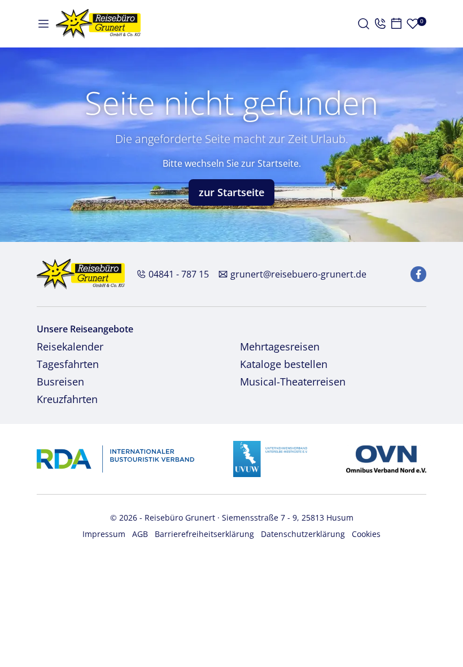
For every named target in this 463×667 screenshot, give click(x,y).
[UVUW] (270, 458)
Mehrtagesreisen (280, 346)
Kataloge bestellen (283, 364)
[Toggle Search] (363, 24)
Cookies (366, 534)
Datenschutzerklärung (303, 534)
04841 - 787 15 (178, 274)
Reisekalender (70, 346)
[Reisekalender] (396, 24)
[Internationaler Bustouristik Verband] (115, 458)
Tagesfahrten (68, 364)
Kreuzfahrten (67, 399)
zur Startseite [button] (231, 192)
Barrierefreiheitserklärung (204, 534)
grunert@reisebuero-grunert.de (298, 274)
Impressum (103, 534)
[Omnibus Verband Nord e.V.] (386, 458)
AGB (140, 534)
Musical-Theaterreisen (293, 381)
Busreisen (60, 381)
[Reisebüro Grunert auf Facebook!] (418, 274)
